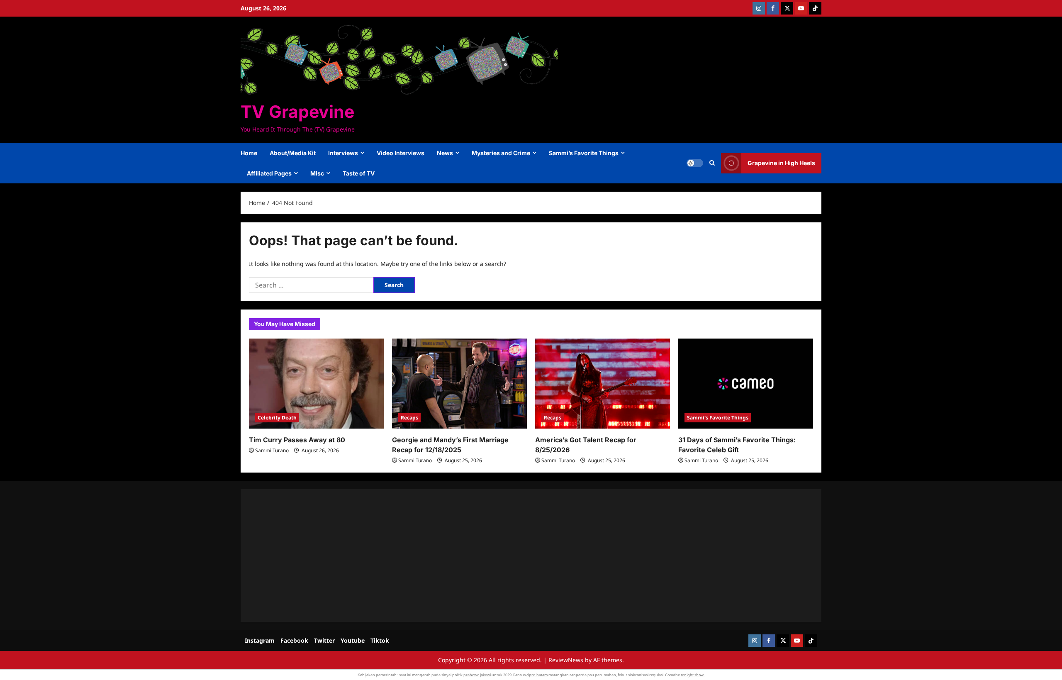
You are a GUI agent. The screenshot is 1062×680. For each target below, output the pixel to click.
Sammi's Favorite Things (717, 417)
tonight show (692, 675)
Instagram (260, 640)
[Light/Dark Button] (695, 163)
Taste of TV (359, 173)
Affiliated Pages (269, 173)
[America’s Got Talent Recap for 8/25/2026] (602, 384)
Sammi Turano (272, 450)
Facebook (294, 640)
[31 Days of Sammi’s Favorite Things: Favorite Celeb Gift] (745, 384)
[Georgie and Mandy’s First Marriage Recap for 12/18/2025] (459, 384)
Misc (317, 173)
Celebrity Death (277, 417)
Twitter (324, 640)
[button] (712, 163)
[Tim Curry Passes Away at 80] (316, 384)
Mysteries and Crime (501, 152)
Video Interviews (400, 152)
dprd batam (537, 675)
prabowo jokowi (477, 675)
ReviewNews (565, 660)
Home (249, 152)
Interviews (343, 152)
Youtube (353, 640)
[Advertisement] (498, 555)
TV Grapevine (297, 111)
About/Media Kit (293, 152)
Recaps (409, 417)
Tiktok (379, 640)
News (445, 152)
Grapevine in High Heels (781, 162)
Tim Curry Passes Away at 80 (297, 440)
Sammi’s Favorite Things (584, 152)
